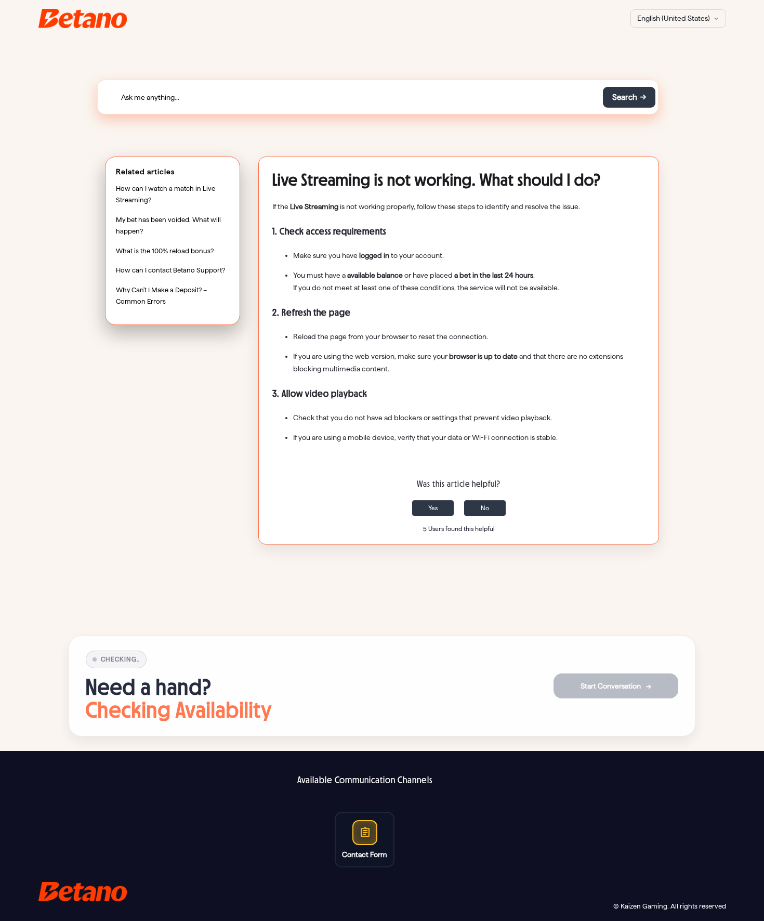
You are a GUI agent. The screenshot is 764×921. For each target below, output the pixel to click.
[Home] (82, 18)
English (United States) (673, 18)
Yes (433, 507)
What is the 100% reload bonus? (165, 250)
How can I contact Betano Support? (170, 270)
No (485, 507)
